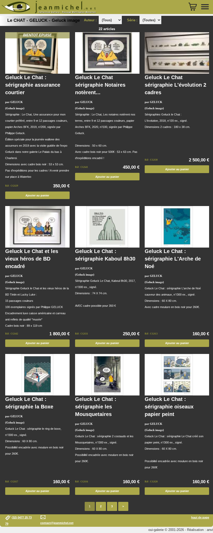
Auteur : (91, 20)
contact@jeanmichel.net (57, 522)
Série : (133, 20)
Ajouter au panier (37, 195)
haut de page (200, 517)
